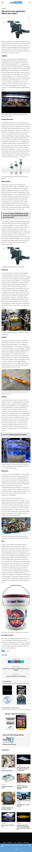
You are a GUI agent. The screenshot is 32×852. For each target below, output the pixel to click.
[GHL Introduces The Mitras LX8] (8, 817)
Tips (15, 842)
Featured (3, 768)
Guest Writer (4, 17)
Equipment (3, 8)
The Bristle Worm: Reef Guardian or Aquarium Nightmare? (22, 787)
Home (4, 842)
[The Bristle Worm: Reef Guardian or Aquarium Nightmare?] (24, 778)
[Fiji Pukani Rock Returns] (8, 761)
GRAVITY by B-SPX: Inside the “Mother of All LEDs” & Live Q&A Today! (23, 769)
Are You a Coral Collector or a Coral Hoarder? (16, 676)
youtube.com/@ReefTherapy (9, 744)
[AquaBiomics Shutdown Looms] (8, 778)
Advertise (9, 842)
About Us (19, 842)
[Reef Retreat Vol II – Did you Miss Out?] (24, 796)
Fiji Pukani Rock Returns (7, 770)
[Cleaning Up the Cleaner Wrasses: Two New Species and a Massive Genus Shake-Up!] (24, 817)
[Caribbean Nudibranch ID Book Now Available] (8, 798)
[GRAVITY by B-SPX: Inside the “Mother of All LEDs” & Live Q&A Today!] (24, 759)
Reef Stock (26, 842)
